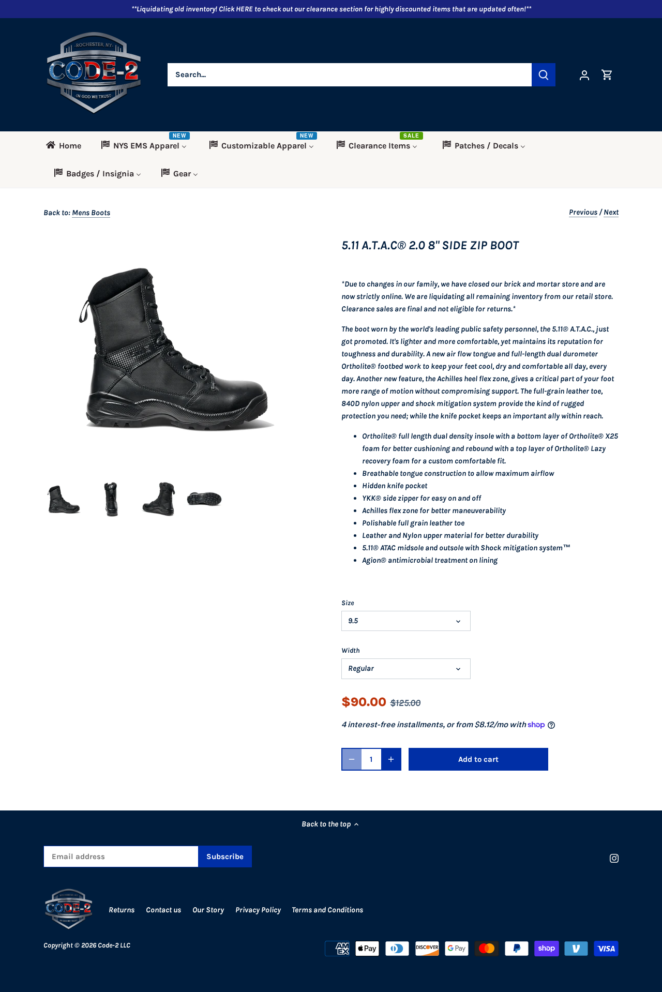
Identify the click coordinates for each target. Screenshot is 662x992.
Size (347, 603)
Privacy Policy (258, 909)
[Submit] (543, 74)
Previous (583, 212)
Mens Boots (91, 212)
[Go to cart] (607, 75)
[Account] (584, 75)
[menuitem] (67, 145)
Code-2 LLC (114, 945)
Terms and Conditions (327, 909)
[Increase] (391, 759)
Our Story (208, 909)
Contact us (163, 909)
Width (350, 650)
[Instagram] (614, 858)
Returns (121, 909)
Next (611, 212)
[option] (64, 499)
